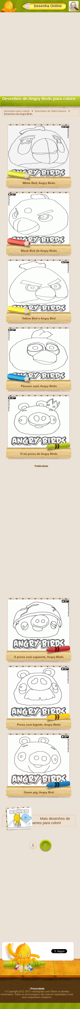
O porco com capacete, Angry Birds (39, 657)
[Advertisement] (40, 53)
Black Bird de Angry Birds (39, 250)
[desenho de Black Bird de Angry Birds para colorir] (38, 243)
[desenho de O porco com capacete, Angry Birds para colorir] (38, 650)
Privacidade (38, 988)
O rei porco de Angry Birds (38, 453)
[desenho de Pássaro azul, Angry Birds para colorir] (38, 379)
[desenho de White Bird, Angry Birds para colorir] (38, 176)
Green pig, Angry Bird (39, 792)
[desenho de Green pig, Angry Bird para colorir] (38, 785)
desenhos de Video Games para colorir (44, 821)
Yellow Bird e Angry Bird (39, 318)
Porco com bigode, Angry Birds (39, 724)
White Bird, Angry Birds (39, 183)
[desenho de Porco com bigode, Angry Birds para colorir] (38, 717)
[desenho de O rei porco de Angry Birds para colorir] (38, 446)
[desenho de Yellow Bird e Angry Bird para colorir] (38, 311)
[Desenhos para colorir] (9, 6)
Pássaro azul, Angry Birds (39, 386)
